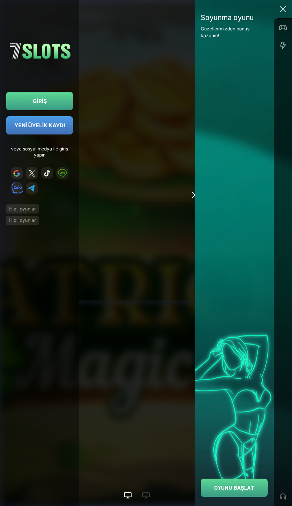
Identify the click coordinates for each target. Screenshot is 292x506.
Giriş (40, 101)
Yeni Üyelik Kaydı (39, 125)
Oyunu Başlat (234, 487)
